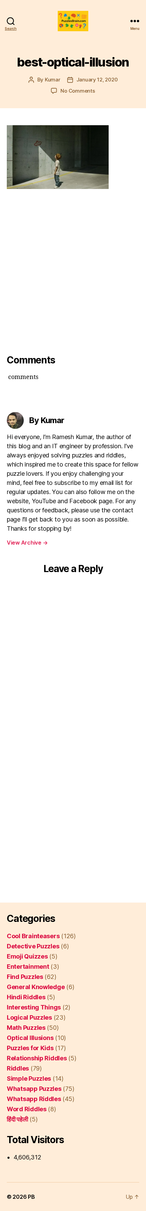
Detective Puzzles (33, 946)
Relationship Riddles (37, 1058)
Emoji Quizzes (27, 956)
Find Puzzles (25, 976)
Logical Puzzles (29, 1017)
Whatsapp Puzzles (34, 1088)
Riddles (18, 1068)
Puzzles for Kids (30, 1048)
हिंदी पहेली (17, 1119)
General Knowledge (36, 986)
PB (31, 1196)
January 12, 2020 (97, 79)
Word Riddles (27, 1109)
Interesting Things (34, 1007)
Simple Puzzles (29, 1078)
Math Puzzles (26, 1027)
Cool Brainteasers (33, 936)
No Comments (77, 91)
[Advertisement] (73, 269)
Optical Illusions (30, 1037)
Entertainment (28, 966)
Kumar (52, 79)
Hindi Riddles (26, 997)
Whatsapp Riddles (34, 1098)
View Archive (27, 542)
